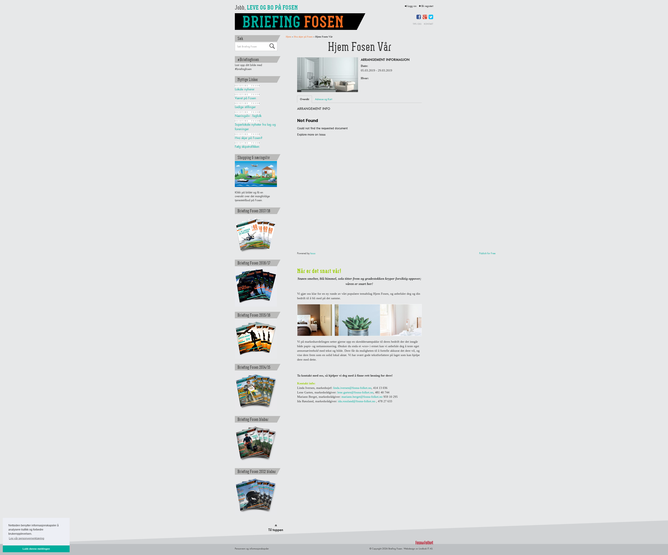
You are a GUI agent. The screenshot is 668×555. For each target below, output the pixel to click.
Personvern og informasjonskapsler (252, 548)
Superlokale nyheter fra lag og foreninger (255, 126)
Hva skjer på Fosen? (248, 138)
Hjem (288, 36)
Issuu (312, 253)
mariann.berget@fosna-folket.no (362, 396)
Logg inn (412, 6)
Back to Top (275, 528)
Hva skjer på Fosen (303, 36)
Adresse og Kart (323, 99)
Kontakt (428, 23)
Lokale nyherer (245, 89)
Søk (272, 46)
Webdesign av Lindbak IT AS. (418, 548)
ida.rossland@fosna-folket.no (356, 401)
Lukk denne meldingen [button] (36, 548)
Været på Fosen (245, 98)
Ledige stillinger (245, 107)
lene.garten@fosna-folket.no (355, 392)
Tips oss (417, 23)
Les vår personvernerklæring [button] (26, 538)
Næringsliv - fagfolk (248, 116)
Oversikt (304, 99)
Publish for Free (487, 253)
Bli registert (427, 6)
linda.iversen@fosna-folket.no (352, 388)
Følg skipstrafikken (247, 146)
